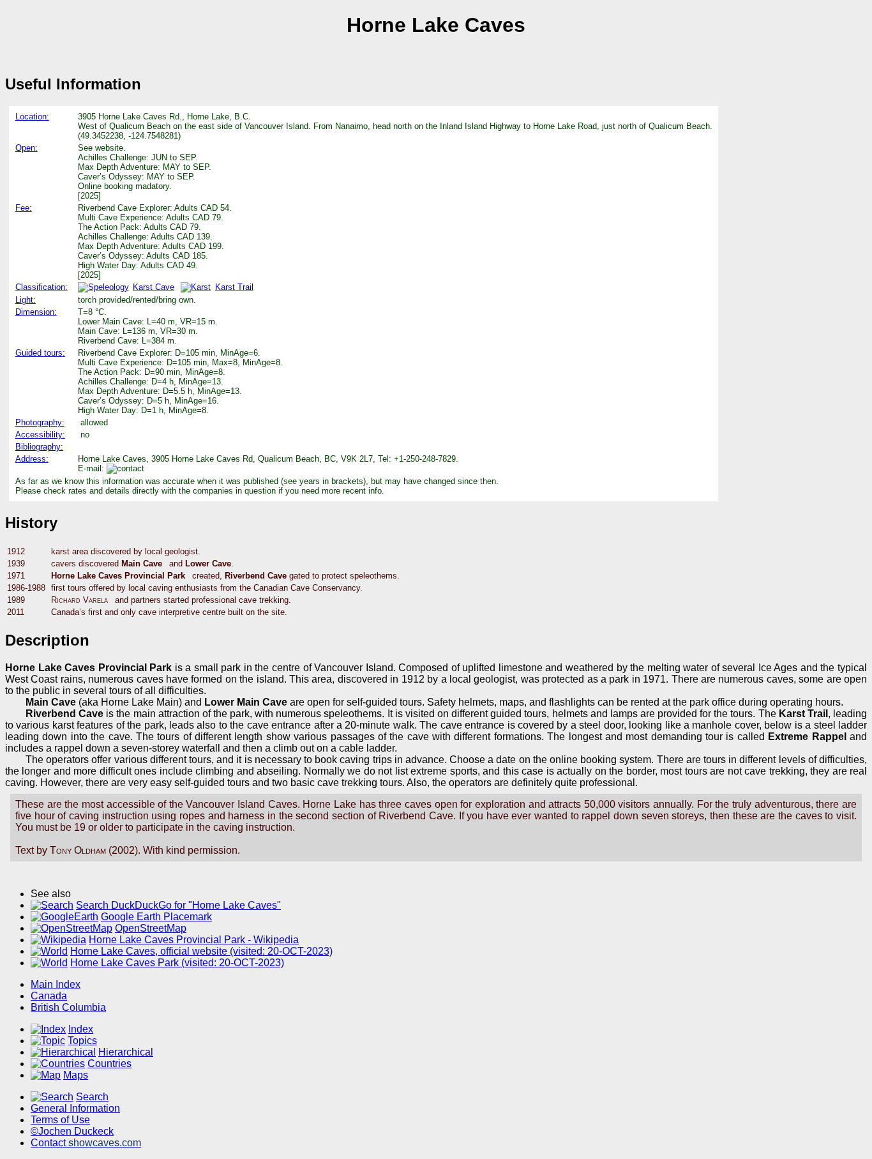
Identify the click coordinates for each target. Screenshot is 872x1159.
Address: (32, 459)
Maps (75, 1075)
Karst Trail (234, 287)
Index (80, 1029)
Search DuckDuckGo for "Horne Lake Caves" (178, 905)
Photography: (39, 422)
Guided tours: (40, 353)
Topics (82, 1040)
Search (92, 1096)
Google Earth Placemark (156, 916)
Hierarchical (125, 1052)
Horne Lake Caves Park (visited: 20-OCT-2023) (177, 962)
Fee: (23, 208)
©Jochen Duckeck (72, 1131)
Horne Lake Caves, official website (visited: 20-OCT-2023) (201, 951)
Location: (32, 116)
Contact (86, 1142)
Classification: (41, 287)
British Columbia (68, 1007)
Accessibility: (40, 434)
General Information (75, 1108)
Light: (25, 300)
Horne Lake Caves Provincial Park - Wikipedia (194, 939)
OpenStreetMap (150, 928)
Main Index (55, 984)
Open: (26, 148)
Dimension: (36, 312)
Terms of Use (60, 1119)
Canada (49, 995)
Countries (109, 1063)
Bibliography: (39, 446)
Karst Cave (153, 287)
